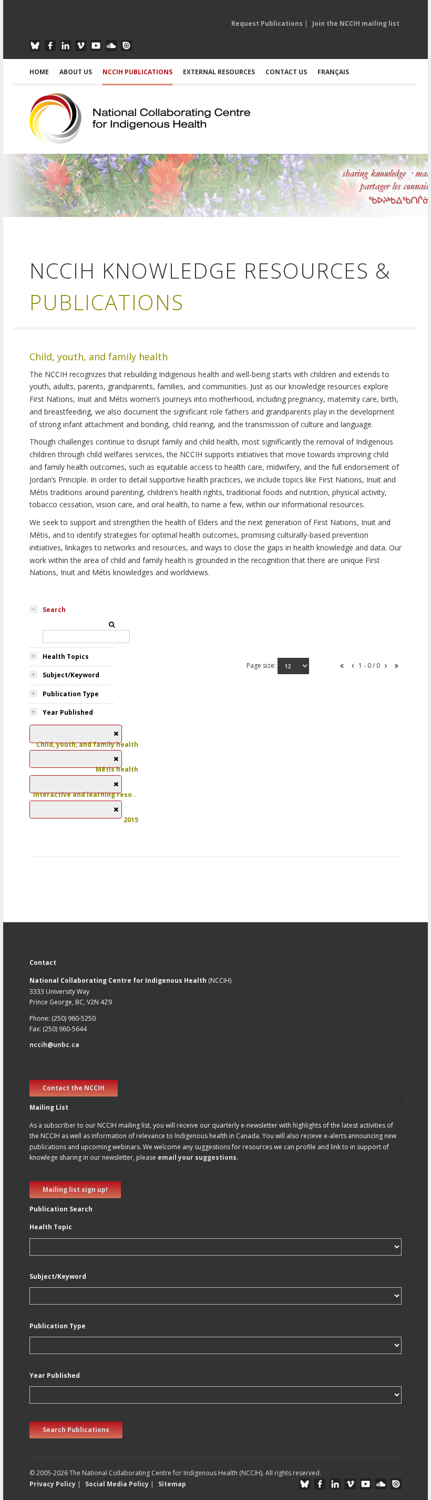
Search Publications (76, 1429)
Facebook (50, 45)
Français (333, 71)
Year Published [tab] (68, 712)
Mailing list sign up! (75, 1189)
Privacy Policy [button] (52, 1483)
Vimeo (80, 45)
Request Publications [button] (267, 23)
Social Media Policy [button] (117, 1483)
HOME (39, 71)
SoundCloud (111, 45)
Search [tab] (54, 609)
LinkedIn (65, 45)
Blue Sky (34, 45)
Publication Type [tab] (71, 693)
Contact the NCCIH (74, 1087)
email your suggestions (197, 1157)
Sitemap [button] (172, 1483)
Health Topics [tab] (66, 656)
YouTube (95, 45)
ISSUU (126, 45)
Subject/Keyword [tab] (71, 674)
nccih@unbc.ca (54, 1044)
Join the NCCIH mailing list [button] (355, 23)
